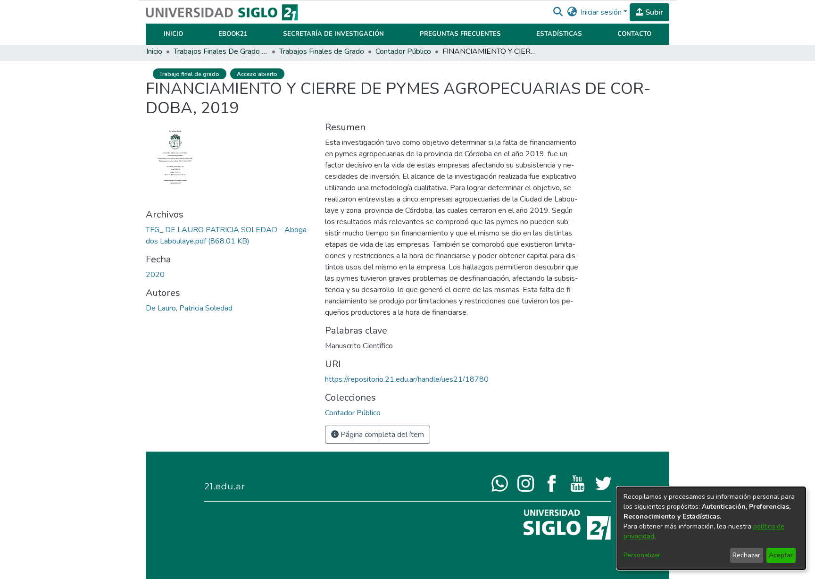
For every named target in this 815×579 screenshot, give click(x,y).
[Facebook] (552, 483)
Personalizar (642, 555)
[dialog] (711, 528)
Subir (653, 12)
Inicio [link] (154, 51)
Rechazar (746, 555)
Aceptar (781, 555)
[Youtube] (577, 483)
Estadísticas (559, 34)
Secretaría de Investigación (333, 34)
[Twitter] (603, 483)
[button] (558, 12)
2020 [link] (155, 274)
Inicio (173, 34)
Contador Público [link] (403, 51)
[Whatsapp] (500, 483)
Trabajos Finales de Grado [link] (321, 51)
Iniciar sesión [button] (602, 12)
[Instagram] (526, 483)
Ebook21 (233, 34)
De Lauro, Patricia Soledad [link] (189, 308)
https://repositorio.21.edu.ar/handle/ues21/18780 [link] (407, 379)
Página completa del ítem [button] (381, 434)
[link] (353, 413)
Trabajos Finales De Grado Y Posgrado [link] (221, 51)
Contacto (634, 34)
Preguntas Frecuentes (460, 34)
